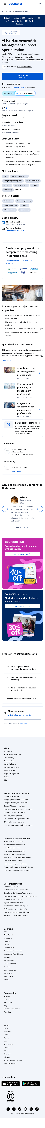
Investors (7, 1031)
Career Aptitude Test (11, 886)
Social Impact (8, 973)
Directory (7, 1054)
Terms (6, 1035)
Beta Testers (8, 1002)
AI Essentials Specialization (13, 841)
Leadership (8, 938)
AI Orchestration (9, 210)
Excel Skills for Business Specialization (17, 857)
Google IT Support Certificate (14, 806)
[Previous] (5, 509)
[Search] (40, 4)
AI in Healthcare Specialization (14, 851)
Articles (6, 1051)
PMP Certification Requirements (15, 909)
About (6, 932)
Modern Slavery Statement (13, 1060)
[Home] (3, 11)
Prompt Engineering (24, 201)
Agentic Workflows (10, 205)
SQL (5, 780)
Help (5, 1041)
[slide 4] (27, 527)
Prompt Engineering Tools (12, 181)
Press (6, 1028)
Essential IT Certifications (13, 899)
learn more (24, 724)
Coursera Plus (9, 948)
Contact (6, 1047)
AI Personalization (32, 181)
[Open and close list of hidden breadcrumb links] (10, 11)
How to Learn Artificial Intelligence (16, 906)
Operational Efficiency (19, 176)
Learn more (31, 87)
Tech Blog (7, 1012)
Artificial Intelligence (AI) (12, 754)
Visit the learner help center (20, 715)
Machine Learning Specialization (15, 864)
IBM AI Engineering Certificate (14, 815)
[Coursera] (15, 4)
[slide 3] (24, 527)
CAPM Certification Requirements (16, 890)
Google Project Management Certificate (18, 809)
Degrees (7, 957)
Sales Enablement (21, 185)
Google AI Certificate (11, 796)
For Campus (8, 967)
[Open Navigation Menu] (5, 4)
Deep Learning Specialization (14, 854)
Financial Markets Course (13, 861)
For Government (10, 964)
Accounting (8, 751)
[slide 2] (20, 527)
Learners (7, 996)
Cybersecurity (9, 758)
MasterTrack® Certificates (13, 954)
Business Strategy (22, 11)
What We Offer (9, 935)
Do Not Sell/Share (10, 1063)
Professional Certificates (13, 951)
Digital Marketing (10, 764)
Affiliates (7, 1057)
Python (6, 777)
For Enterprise (9, 960)
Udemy (6, 980)
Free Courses (9, 976)
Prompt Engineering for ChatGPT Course (18, 867)
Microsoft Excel (9, 770)
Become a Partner (10, 970)
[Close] (39, 18)
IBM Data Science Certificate (14, 822)
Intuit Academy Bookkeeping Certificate (18, 825)
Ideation (34, 185)
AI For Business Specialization (14, 845)
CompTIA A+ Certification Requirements (18, 893)
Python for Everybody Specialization (17, 870)
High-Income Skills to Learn (13, 902)
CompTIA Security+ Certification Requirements (20, 896)
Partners (7, 999)
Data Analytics (9, 761)
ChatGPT (24, 205)
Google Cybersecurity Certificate (16, 799)
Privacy (6, 1038)
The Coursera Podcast (12, 1009)
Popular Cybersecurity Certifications (17, 912)
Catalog (6, 944)
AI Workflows (8, 201)
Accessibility (8, 1044)
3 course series (9, 101)
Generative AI (24, 210)
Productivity (7, 190)
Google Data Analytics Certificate (16, 803)
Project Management (11, 774)
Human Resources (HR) (12, 767)
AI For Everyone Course (12, 848)
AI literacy (7, 185)
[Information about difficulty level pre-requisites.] (23, 118)
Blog (5, 1005)
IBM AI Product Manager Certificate (16, 819)
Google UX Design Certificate (14, 812)
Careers (7, 941)
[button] (18, 189)
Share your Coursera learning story (16, 915)
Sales (5, 176)
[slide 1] (17, 527)
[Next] (40, 509)
